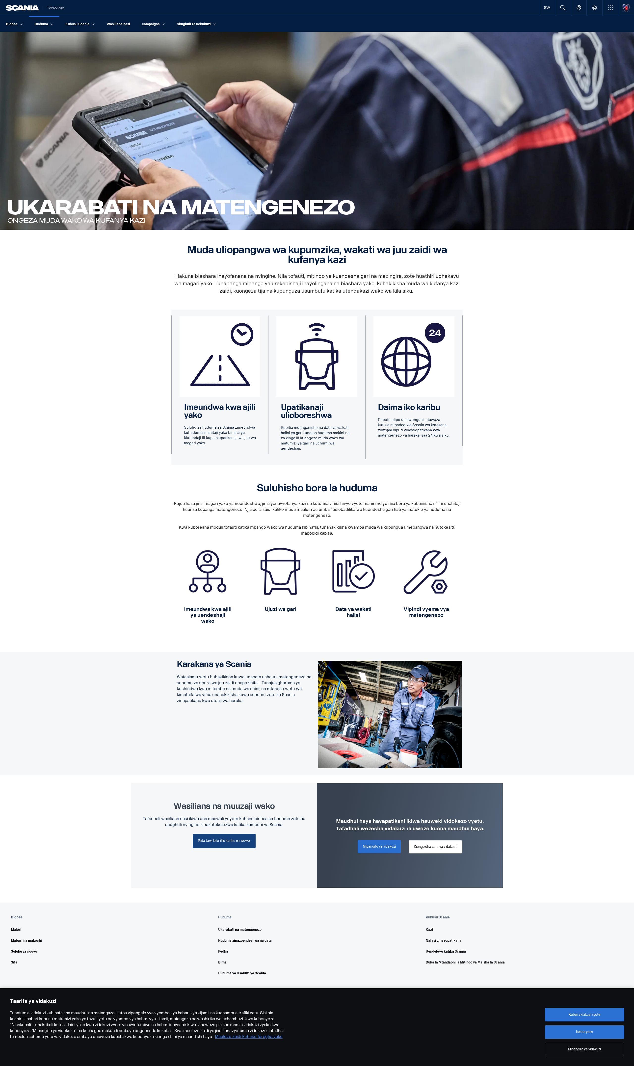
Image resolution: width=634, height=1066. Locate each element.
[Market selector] (594, 8)
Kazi (429, 930)
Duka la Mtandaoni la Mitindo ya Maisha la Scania (465, 962)
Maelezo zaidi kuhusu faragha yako (249, 1036)
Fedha (223, 951)
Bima (222, 962)
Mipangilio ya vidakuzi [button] (379, 846)
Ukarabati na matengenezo (240, 930)
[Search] (563, 8)
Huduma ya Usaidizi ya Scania (242, 973)
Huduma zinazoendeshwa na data (245, 940)
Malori (16, 930)
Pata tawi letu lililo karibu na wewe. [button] (224, 841)
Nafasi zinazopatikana (443, 940)
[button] (610, 8)
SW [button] (547, 8)
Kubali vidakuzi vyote (584, 1015)
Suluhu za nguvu (24, 951)
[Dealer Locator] (578, 8)
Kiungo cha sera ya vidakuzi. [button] (435, 847)
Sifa (14, 962)
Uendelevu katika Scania (446, 951)
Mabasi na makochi (26, 940)
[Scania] (22, 8)
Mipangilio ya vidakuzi (584, 1049)
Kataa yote (584, 1032)
